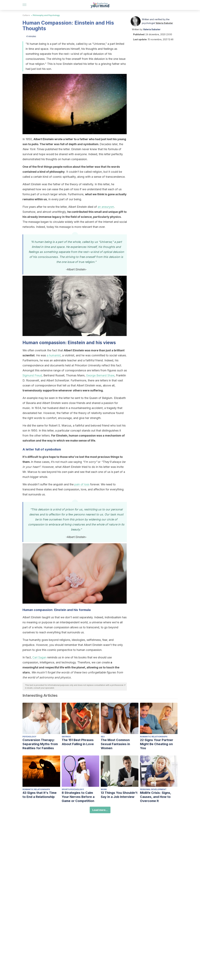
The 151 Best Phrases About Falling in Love (78, 742)
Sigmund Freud (32, 375)
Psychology (29, 736)
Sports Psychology (73, 789)
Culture (26, 15)
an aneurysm (106, 206)
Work (104, 789)
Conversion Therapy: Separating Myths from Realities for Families (40, 744)
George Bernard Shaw (100, 375)
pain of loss (81, 484)
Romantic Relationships (153, 736)
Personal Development (153, 789)
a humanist (54, 355)
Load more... (100, 810)
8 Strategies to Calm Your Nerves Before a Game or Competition (78, 797)
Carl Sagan (39, 657)
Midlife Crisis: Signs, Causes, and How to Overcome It (155, 797)
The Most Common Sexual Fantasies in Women (115, 744)
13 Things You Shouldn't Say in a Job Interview (119, 795)
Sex (103, 736)
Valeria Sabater (164, 23)
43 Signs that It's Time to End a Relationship (39, 795)
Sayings (66, 736)
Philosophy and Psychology (46, 15)
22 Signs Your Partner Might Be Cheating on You (156, 744)
